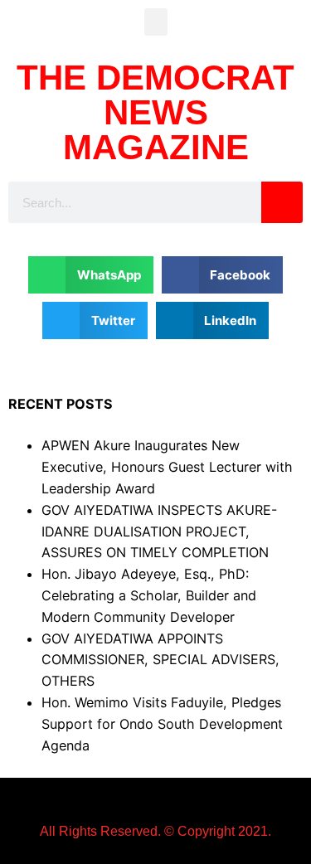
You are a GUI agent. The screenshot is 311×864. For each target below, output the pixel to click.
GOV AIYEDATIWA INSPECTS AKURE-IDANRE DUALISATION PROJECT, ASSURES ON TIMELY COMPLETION (159, 531)
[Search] (282, 202)
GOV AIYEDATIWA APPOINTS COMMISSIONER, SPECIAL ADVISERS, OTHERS (160, 660)
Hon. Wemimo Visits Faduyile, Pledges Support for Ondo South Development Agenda (162, 724)
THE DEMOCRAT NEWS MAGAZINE (155, 112)
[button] (156, 22)
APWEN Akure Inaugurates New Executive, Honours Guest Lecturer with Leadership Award (167, 467)
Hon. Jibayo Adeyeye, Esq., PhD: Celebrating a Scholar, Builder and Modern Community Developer (148, 595)
